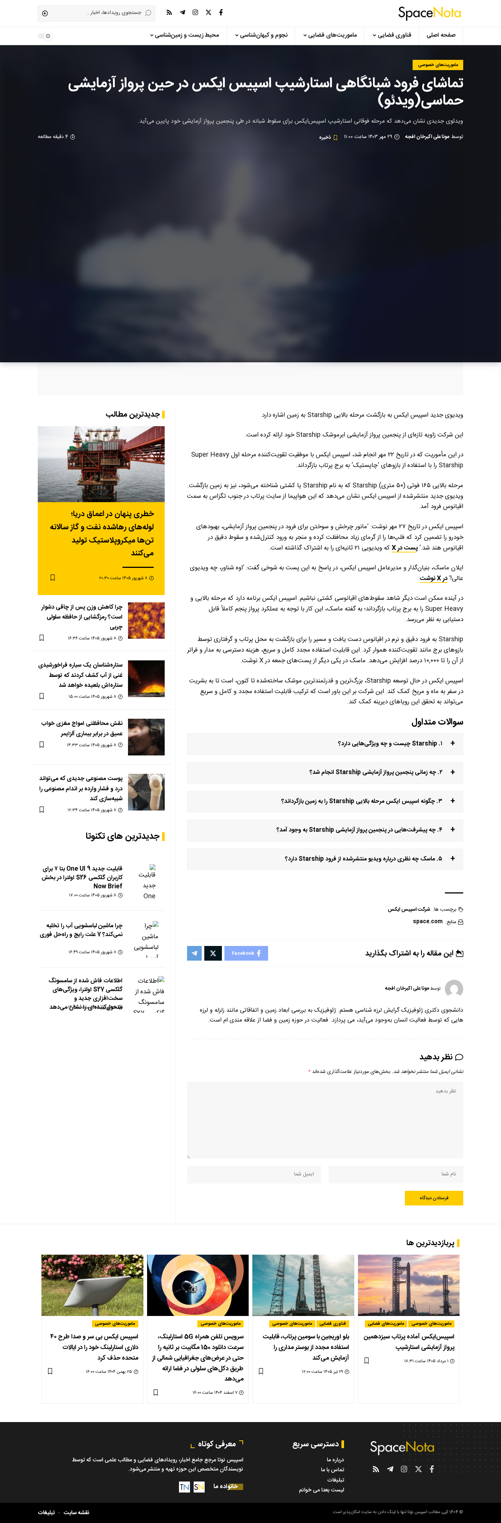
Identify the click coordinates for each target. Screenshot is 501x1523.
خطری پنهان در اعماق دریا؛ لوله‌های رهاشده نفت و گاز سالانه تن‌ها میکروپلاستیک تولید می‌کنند (102, 534)
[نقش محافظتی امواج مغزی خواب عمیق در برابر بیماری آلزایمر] (146, 737)
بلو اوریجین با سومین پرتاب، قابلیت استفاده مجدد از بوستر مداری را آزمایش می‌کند (306, 1347)
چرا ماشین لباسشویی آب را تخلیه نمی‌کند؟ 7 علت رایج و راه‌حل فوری (81, 930)
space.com (428, 922)
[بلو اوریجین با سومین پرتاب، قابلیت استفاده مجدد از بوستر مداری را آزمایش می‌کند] (303, 1285)
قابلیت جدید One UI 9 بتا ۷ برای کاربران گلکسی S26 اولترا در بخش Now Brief (81, 878)
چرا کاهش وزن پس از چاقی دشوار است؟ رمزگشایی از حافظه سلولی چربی (81, 617)
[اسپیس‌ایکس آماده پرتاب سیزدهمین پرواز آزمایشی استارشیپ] (409, 1285)
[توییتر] (208, 12)
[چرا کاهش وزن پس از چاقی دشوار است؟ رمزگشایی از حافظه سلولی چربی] (146, 620)
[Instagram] (195, 12)
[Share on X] (213, 953)
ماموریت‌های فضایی (386, 1323)
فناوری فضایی (332, 1323)
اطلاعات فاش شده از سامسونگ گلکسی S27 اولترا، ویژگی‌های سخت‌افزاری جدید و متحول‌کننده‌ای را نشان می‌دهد (85, 994)
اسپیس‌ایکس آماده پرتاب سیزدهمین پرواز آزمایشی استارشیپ (409, 1342)
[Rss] (169, 12)
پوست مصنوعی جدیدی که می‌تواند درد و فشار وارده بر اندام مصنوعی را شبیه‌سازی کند (80, 789)
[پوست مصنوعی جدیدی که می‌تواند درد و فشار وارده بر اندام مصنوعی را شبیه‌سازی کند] (146, 792)
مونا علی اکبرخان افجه (427, 137)
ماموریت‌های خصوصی (438, 65)
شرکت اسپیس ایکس (409, 910)
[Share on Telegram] (194, 953)
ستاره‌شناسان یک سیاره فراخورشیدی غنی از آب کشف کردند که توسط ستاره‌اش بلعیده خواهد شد (80, 675)
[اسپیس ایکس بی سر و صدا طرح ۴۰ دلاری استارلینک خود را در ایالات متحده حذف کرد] (92, 1285)
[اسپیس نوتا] (430, 13)
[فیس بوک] (221, 12)
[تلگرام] (182, 12)
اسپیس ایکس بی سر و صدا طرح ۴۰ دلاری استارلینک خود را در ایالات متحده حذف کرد (94, 1347)
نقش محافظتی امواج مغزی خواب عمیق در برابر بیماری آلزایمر (81, 729)
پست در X (405, 548)
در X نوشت (433, 578)
